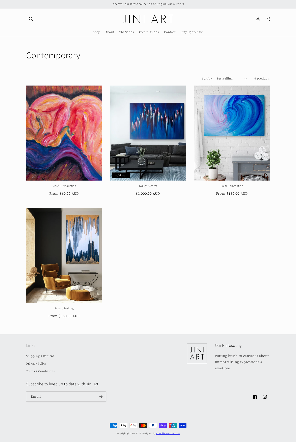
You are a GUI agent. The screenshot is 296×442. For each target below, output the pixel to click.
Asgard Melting (64, 308)
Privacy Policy (36, 363)
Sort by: (207, 78)
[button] (31, 19)
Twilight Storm (148, 186)
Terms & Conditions (40, 371)
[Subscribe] (101, 396)
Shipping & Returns (40, 356)
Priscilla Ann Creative (168, 433)
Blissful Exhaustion (64, 186)
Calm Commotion (231, 186)
